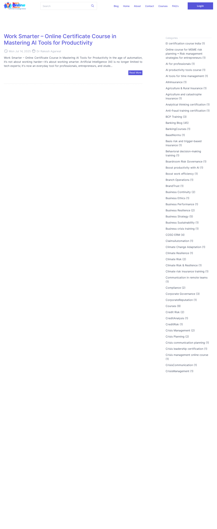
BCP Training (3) (176, 116)
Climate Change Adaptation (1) (185, 247)
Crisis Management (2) (180, 330)
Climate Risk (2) (176, 259)
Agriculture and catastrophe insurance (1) (184, 96)
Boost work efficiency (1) (182, 173)
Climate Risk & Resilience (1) (184, 265)
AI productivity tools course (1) (185, 70)
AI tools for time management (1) (187, 76)
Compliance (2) (175, 287)
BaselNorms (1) (175, 135)
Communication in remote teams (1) (187, 279)
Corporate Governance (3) (183, 293)
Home (126, 6)
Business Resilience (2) (180, 210)
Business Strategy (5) (179, 216)
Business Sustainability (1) (182, 222)
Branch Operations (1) (179, 179)
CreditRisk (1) (174, 324)
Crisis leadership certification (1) (186, 348)
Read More (135, 72)
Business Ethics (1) (177, 198)
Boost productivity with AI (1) (184, 167)
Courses (163, 6)
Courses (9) (173, 306)
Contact (149, 6)
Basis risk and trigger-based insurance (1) (184, 143)
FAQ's (175, 6)
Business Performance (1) (182, 204)
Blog (116, 6)
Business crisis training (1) (182, 228)
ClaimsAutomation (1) (179, 241)
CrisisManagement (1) (179, 371)
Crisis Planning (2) (177, 336)
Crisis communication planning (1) (187, 342)
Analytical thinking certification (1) (188, 104)
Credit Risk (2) (175, 312)
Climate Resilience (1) (179, 253)
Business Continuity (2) (180, 192)
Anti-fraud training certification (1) (188, 110)
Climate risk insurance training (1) (187, 271)
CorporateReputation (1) (181, 300)
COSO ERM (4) (175, 234)
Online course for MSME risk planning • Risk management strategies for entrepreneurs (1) (186, 53)
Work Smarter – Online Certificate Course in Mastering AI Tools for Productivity (60, 39)
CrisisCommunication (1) (181, 365)
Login (200, 5)
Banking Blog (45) (177, 122)
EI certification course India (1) (185, 43)
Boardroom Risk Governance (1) (186, 161)
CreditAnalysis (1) (177, 318)
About (137, 6)
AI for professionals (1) (180, 63)
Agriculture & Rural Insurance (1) (186, 88)
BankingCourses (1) (178, 129)
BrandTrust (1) (175, 186)
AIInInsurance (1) (176, 82)
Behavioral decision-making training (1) (183, 153)
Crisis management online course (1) (187, 357)
